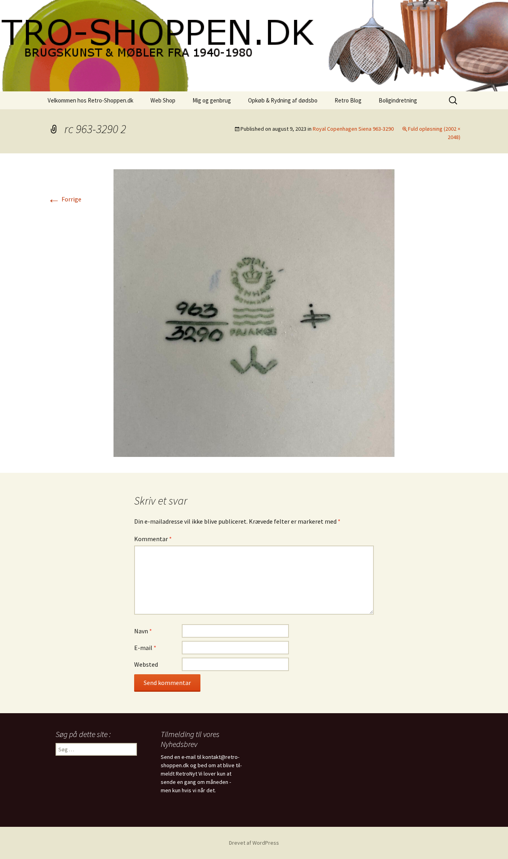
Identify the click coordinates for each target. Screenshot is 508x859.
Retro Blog (348, 100)
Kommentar (153, 539)
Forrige (64, 199)
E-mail (145, 648)
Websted (146, 664)
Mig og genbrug (211, 100)
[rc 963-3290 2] (254, 312)
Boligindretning (398, 100)
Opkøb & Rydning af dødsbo (283, 100)
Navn (143, 631)
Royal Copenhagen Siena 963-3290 (353, 128)
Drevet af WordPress (254, 842)
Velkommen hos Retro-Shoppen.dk (90, 100)
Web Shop (162, 100)
